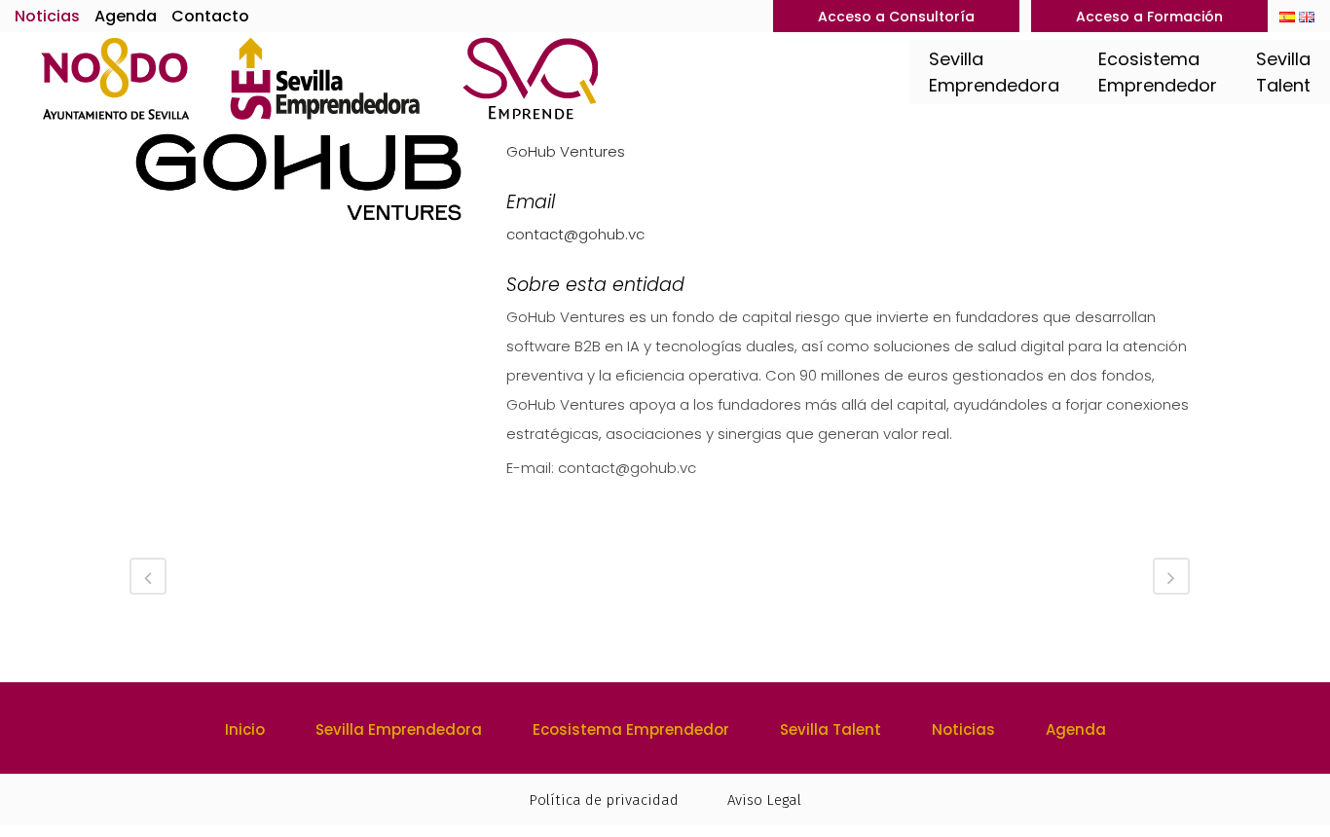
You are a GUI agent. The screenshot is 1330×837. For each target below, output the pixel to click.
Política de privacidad (604, 800)
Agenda (125, 16)
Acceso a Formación (1149, 16)
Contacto (210, 16)
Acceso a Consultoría (896, 16)
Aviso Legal (764, 800)
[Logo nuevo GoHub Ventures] (298, 184)
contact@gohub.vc (575, 234)
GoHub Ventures (565, 151)
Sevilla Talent (830, 729)
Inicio (245, 729)
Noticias (47, 16)
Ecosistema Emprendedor (631, 729)
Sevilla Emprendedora (398, 729)
